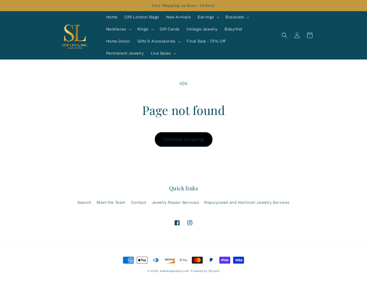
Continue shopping (183, 139)
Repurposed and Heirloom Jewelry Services (247, 202)
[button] (208, 17)
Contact (138, 202)
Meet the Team (111, 202)
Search (84, 202)
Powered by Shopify (205, 271)
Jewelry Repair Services (175, 202)
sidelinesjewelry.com (175, 271)
